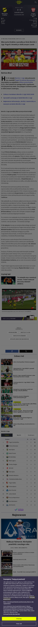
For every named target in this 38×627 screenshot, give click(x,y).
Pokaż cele (19, 623)
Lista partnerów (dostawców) (11, 614)
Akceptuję (19, 618)
